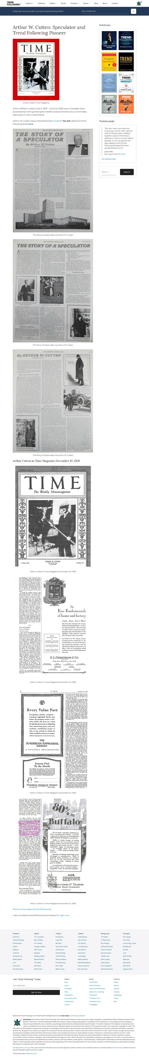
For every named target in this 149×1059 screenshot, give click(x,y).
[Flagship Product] (109, 40)
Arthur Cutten (105, 959)
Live (14, 963)
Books (63, 3)
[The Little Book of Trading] (109, 83)
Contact (115, 3)
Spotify (116, 985)
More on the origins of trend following (32, 909)
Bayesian (126, 959)
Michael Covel (32, 1053)
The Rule (122, 154)
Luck (124, 953)
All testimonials (109, 159)
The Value (37, 963)
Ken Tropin (59, 966)
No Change (127, 937)
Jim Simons (82, 943)
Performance (17, 943)
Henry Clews (105, 963)
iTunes (116, 982)
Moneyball (126, 963)
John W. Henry (60, 956)
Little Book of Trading (96, 992)
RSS (115, 1001)
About (105, 3)
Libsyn (116, 998)
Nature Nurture (39, 959)
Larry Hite (59, 940)
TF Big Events (105, 940)
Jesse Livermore (84, 966)
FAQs (66, 992)
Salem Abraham (61, 959)
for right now (62, 915)
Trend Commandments (97, 988)
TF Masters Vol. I (94, 998)
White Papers (17, 959)
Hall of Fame (82, 940)
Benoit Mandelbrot (84, 963)
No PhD (125, 950)
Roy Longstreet (106, 966)
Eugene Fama (127, 969)
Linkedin (82, 1016)
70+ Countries (39, 937)
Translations (68, 995)
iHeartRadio (118, 995)
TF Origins (104, 937)
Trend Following (18, 940)
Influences (16, 966)
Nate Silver (126, 966)
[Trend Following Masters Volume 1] (109, 104)
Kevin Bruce (82, 950)
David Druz (81, 953)
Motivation (37, 966)
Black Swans (127, 956)
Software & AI (17, 956)
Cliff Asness (60, 950)
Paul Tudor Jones (62, 946)
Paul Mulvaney (61, 963)
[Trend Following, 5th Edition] (126, 40)
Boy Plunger (105, 943)
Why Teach (38, 950)
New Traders (38, 940)
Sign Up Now (36, 992)
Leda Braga (82, 956)
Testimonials (68, 1001)
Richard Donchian (107, 946)
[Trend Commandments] (126, 61)
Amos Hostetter (106, 950)
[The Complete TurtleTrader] (109, 61)
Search (127, 172)
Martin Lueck (60, 969)
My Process (38, 969)
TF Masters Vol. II (95, 1001)
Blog (96, 3)
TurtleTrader (93, 982)
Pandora (117, 992)
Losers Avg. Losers (129, 943)
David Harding (60, 953)
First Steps (68, 988)
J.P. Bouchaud (83, 946)
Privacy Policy (25, 1048)
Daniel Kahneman (107, 969)
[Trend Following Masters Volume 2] (126, 104)
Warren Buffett (83, 959)
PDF (43, 1048)
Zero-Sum (126, 940)
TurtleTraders (82, 937)
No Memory (127, 946)
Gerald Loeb (105, 956)
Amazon (116, 988)
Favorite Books (18, 969)
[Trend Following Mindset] (126, 83)
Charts (15, 946)
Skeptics (37, 953)
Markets (15, 950)
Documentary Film (70, 998)
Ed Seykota (59, 937)
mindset (56, 121)
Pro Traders (38, 943)
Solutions (41, 3)
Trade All (16, 953)
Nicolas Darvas (106, 953)
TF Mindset (93, 995)
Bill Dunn (58, 943)
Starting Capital (39, 956)
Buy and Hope (83, 969)
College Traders (39, 946)
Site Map (16, 1048)
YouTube (75, 1016)
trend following (117, 1048)
